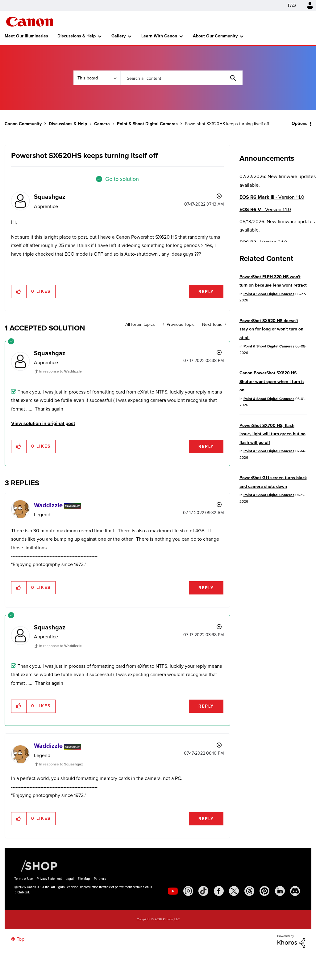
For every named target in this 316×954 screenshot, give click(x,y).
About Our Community (215, 36)
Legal (70, 878)
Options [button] (299, 123)
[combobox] (181, 77)
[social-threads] (249, 891)
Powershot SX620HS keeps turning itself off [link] (227, 124)
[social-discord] (295, 891)
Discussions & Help (76, 36)
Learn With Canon (159, 36)
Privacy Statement (49, 878)
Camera (102, 124)
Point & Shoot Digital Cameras (147, 124)
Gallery (118, 36)
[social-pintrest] (264, 891)
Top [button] (20, 939)
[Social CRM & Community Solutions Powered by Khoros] (291, 940)
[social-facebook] (219, 891)
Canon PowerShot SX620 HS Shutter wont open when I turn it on (271, 381)
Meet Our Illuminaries (26, 36)
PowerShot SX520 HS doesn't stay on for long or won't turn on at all (271, 329)
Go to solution (122, 179)
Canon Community (29, 21)
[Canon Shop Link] (36, 865)
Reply (206, 291)
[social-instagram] (188, 891)
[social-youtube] (173, 891)
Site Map (84, 878)
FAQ (292, 5)
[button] (19, 291)
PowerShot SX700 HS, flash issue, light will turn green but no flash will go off (272, 434)
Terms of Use (24, 878)
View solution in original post (43, 423)
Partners (100, 878)
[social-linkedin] (280, 891)
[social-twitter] (234, 891)
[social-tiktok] (203, 891)
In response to (60, 371)
